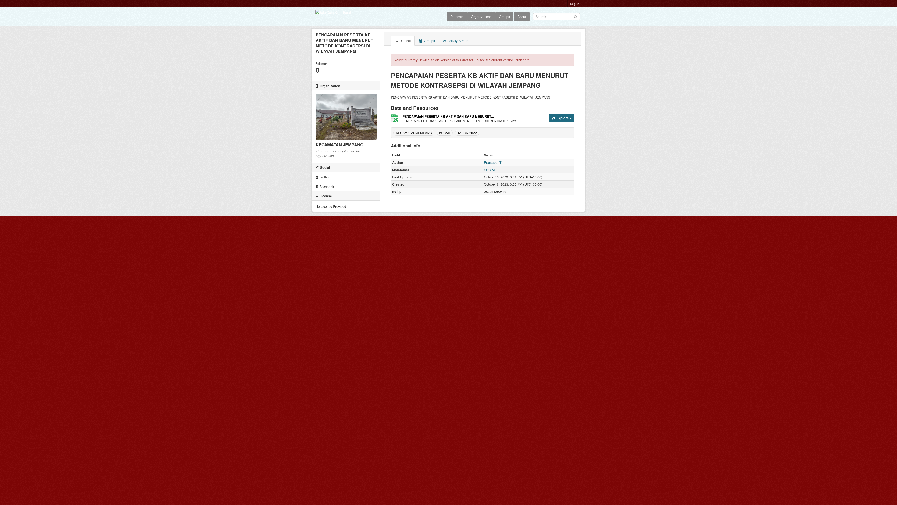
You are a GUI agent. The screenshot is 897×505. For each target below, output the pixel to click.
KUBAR (444, 132)
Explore (562, 117)
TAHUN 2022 (467, 132)
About (521, 16)
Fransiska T (493, 162)
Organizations (481, 16)
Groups (504, 16)
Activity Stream (457, 40)
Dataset (405, 40)
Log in (574, 3)
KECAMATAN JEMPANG (414, 132)
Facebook (326, 186)
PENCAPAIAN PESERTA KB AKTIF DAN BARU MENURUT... (448, 116)
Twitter (323, 177)
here (526, 60)
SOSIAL (490, 169)
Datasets (456, 16)
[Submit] (575, 16)
